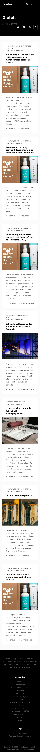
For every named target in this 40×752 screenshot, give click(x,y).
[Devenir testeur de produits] (20, 512)
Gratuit (10, 141)
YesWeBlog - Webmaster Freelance (20, 749)
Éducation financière (20, 687)
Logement (20, 705)
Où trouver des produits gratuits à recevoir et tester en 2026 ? (19, 577)
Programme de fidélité (20, 711)
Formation (20, 693)
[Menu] (36, 4)
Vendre (20, 717)
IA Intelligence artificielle (20, 702)
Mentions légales (20, 733)
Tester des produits (21, 141)
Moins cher (20, 708)
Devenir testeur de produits (19, 495)
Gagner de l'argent (14, 46)
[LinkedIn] (35, 27)
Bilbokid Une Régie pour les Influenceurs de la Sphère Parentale (19, 326)
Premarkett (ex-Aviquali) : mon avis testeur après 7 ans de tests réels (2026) (19, 237)
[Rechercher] (32, 4)
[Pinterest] (30, 27)
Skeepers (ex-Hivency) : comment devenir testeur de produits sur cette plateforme (20, 150)
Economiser (20, 684)
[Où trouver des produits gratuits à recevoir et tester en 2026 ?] (20, 596)
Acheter (20, 682)
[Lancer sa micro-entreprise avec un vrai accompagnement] (20, 430)
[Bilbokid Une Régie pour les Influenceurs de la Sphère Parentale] (20, 346)
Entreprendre (12, 402)
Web (7, 318)
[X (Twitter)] (24, 27)
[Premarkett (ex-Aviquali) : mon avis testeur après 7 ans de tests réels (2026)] (20, 256)
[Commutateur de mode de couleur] (27, 4)
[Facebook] (18, 27)
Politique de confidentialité (20, 736)
